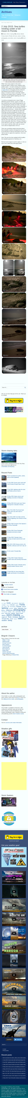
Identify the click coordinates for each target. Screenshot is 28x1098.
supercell (4, 617)
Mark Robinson (6, 648)
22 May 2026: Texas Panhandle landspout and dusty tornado (15, 1077)
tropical (15, 618)
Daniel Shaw (5, 650)
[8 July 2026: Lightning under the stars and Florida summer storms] (4, 491)
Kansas (18, 606)
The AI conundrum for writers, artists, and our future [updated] (15, 1057)
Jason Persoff (5, 647)
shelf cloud (7, 613)
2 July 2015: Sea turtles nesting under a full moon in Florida (13, 28)
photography (4, 38)
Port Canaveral (4, 611)
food (2, 606)
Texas (10, 617)
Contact (4, 1049)
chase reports (21, 603)
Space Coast (19, 613)
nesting (23, 36)
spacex (4, 615)
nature (19, 36)
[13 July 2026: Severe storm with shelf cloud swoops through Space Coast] (4, 484)
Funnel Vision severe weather (11, 589)
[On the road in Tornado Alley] (4, 553)
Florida (10, 36)
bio (18, 697)
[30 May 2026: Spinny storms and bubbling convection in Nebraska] (4, 498)
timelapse (15, 617)
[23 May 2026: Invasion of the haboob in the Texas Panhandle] (4, 525)
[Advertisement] (14, 431)
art (2, 603)
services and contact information (14, 722)
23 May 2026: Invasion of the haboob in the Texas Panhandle (15, 1075)
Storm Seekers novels (18, 713)
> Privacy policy (5, 1050)
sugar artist (5, 89)
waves (25, 618)
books (9, 603)
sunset (22, 615)
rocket (13, 611)
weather (4, 620)
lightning (5, 608)
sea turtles (10, 38)
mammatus (11, 608)
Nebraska (20, 608)
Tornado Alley (5, 619)
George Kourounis (6, 643)
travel (11, 618)
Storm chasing (10, 34)
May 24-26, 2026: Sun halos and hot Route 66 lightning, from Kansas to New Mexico (16, 518)
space (13, 613)
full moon (15, 36)
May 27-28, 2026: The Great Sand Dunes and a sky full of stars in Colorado (15, 511)
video (20, 618)
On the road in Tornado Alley (14, 551)
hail (8, 606)
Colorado (12, 605)
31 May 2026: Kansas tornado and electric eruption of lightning (15, 1064)
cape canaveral (15, 603)
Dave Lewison (5, 644)
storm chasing (17, 38)
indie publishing (12, 606)
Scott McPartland (6, 646)
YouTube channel (8, 584)
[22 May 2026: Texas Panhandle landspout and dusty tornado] (4, 532)
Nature (4, 34)
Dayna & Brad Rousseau (8, 653)
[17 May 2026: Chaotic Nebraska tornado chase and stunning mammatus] (4, 560)
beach (6, 36)
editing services (7, 699)
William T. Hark (6, 640)
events (17, 605)
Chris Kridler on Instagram (10, 594)
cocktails (4, 605)
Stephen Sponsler (6, 651)
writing (10, 620)
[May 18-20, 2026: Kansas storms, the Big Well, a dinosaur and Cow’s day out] (4, 546)
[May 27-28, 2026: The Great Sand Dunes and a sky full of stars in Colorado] (4, 512)
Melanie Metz (15, 654)
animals (18, 34)
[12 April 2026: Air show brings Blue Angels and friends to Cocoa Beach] (4, 573)
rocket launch (18, 611)
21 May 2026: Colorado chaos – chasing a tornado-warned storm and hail (16, 539)
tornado (22, 617)
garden (5, 606)
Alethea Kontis (5, 641)
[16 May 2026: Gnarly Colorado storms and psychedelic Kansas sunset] (4, 566)
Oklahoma (9, 610)
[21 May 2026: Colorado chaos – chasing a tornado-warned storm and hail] (4, 539)
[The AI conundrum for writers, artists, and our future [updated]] (4, 477)
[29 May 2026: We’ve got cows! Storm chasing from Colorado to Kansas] (4, 505)
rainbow (9, 611)
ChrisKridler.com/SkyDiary (7, 466)
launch (24, 606)
